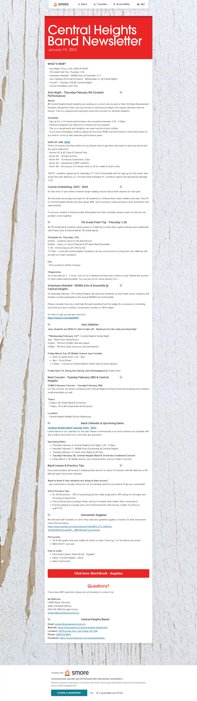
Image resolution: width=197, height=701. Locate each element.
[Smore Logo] (61, 4)
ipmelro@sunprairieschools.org (63, 613)
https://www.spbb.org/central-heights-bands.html (82, 627)
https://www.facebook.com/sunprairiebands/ (82, 638)
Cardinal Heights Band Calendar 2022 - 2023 (72, 427)
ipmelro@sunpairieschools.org (70, 624)
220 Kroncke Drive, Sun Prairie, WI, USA (78, 631)
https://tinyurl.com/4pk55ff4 (63, 318)
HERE (67, 142)
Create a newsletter (69, 692)
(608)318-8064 (63, 634)
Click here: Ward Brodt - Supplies (98, 573)
